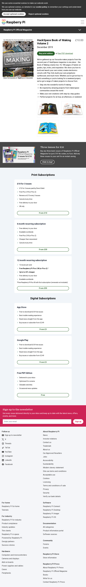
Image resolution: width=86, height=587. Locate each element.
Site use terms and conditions (54, 471)
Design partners (8, 541)
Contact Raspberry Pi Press (54, 582)
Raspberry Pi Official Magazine (18, 30)
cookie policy (41, 7)
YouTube (8, 452)
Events (45, 548)
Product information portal (53, 531)
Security (46, 493)
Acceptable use (49, 475)
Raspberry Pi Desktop (51, 510)
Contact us (47, 442)
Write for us (47, 578)
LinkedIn (8, 460)
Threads (8, 443)
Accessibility (48, 460)
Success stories (8, 545)
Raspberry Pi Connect (51, 506)
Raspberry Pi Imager (51, 513)
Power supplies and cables (12, 566)
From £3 (43, 329)
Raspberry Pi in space (10, 534)
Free (43, 395)
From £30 (43, 249)
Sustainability (48, 464)
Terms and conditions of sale (54, 486)
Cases (4, 569)
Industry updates (8, 527)
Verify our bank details (52, 496)
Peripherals (6, 573)
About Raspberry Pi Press (53, 568)
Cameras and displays (10, 558)
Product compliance (9, 523)
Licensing (47, 482)
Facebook (9, 464)
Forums (46, 544)
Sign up (78, 421)
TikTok (7, 448)
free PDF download (65, 53)
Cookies (46, 478)
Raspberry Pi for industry (11, 520)
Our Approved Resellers (52, 453)
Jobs (45, 457)
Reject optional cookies (39, 14)
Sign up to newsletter (13, 435)
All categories (48, 527)
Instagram (9, 456)
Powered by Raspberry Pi (12, 538)
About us (46, 449)
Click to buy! (47, 162)
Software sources (50, 534)
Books (45, 575)
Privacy (46, 489)
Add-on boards (7, 562)
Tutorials (5, 510)
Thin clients (6, 531)
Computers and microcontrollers (14, 555)
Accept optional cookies (13, 14)
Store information (50, 558)
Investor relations (50, 439)
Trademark (47, 446)
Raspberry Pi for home (10, 506)
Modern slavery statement (53, 468)
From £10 (43, 213)
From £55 (43, 288)
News (45, 435)
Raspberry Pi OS (49, 517)
